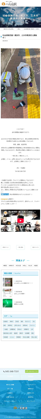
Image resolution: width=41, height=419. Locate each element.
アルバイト (32, 325)
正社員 (17, 321)
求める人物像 (26, 337)
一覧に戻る (20, 247)
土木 (32, 329)
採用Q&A (25, 325)
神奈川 (11, 321)
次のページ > (36, 247)
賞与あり (20, 329)
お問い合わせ (17, 325)
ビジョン (12, 337)
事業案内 (18, 337)
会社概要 (27, 333)
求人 (34, 321)
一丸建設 (6, 329)
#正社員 (18, 265)
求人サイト (28, 321)
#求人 (24, 265)
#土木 (30, 265)
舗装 (22, 321)
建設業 (15, 333)
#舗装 (36, 265)
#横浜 (5, 265)
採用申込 (10, 325)
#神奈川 (11, 265)
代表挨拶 (6, 337)
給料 (5, 325)
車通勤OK (26, 329)
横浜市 (21, 333)
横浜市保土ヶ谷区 (8, 333)
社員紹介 (6, 321)
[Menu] (38, 3)
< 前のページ (5, 247)
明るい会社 (34, 337)
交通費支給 (12, 329)
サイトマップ (31, 401)
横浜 (33, 333)
